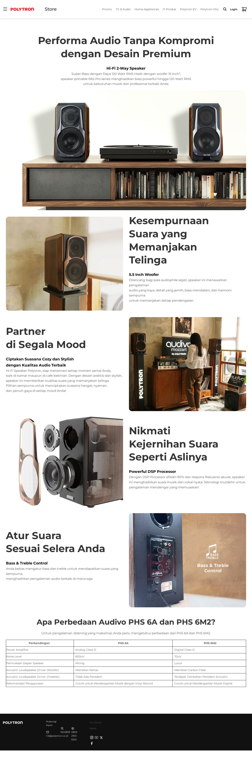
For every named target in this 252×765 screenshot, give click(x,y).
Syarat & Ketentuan (212, 757)
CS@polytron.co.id (57, 735)
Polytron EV (188, 9)
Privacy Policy (187, 757)
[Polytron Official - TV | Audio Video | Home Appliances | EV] (22, 9)
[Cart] (244, 9)
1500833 (65, 732)
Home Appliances (147, 9)
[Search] (224, 9)
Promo (107, 9)
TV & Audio (123, 9)
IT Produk (169, 9)
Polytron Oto (209, 9)
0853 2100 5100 (74, 736)
